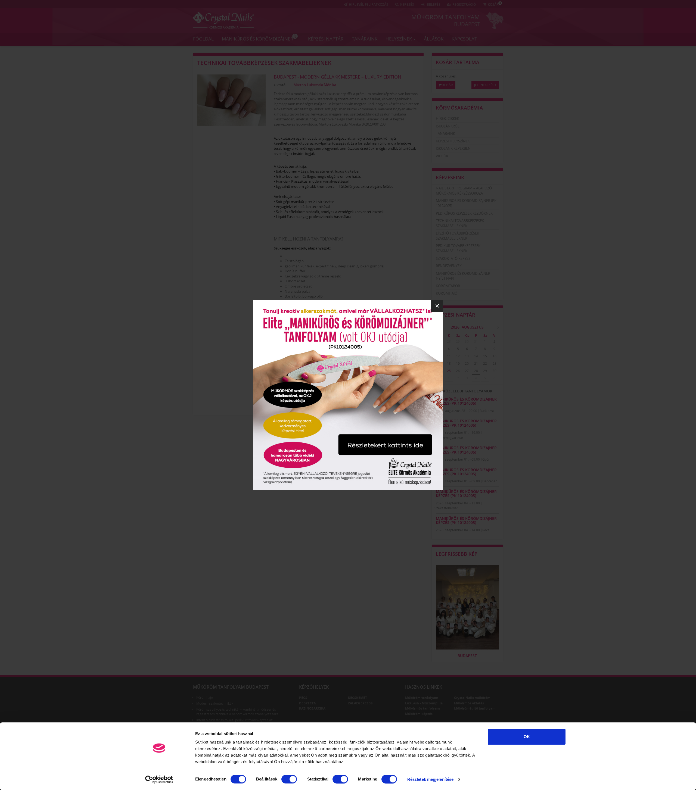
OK (527, 736)
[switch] (289, 779)
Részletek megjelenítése (430, 779)
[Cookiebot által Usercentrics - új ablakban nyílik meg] (159, 779)
